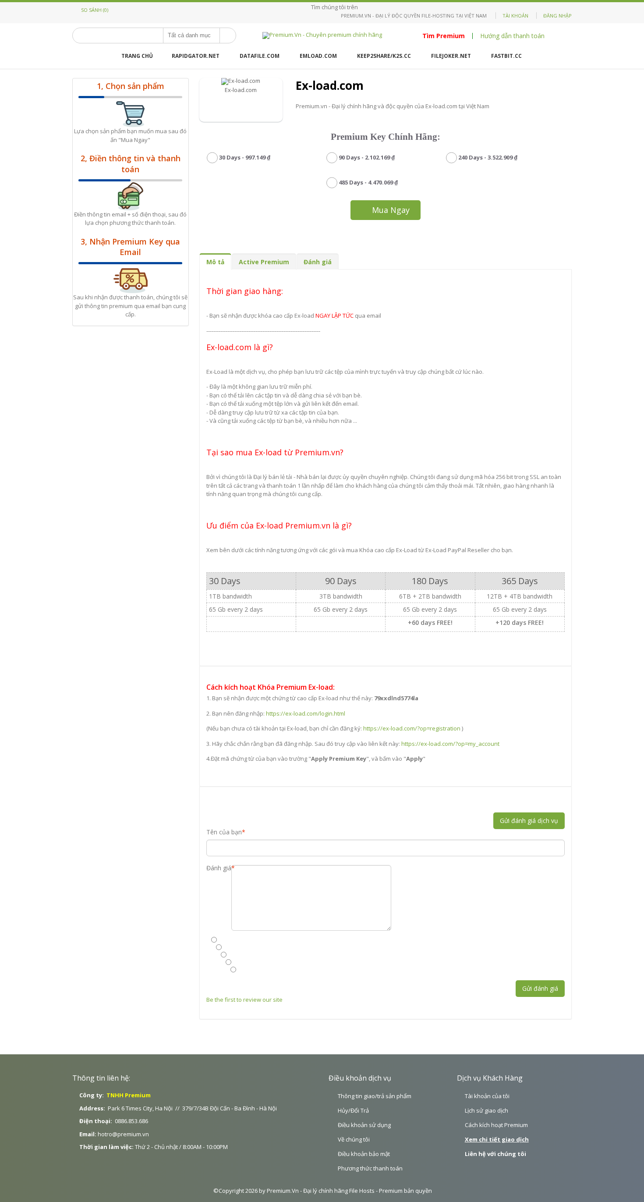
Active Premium (264, 262)
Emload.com (318, 56)
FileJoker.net (451, 56)
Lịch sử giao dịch (486, 1110)
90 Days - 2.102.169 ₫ (367, 157)
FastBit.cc (506, 56)
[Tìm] (228, 35)
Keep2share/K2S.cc (384, 56)
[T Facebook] (362, 7)
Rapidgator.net (195, 56)
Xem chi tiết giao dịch (497, 1139)
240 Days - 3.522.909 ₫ (487, 157)
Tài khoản (515, 15)
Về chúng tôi (354, 1139)
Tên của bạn (224, 832)
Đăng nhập (557, 15)
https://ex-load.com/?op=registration (411, 728)
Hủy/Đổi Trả (353, 1110)
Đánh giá (318, 262)
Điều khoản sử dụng (364, 1125)
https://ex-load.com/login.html (305, 713)
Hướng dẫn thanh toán (512, 36)
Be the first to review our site (245, 999)
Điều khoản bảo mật (364, 1154)
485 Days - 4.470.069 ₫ (368, 182)
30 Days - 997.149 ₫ (244, 157)
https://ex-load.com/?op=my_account (450, 744)
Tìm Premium (443, 36)
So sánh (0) (94, 10)
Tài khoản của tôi (487, 1096)
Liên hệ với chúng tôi (495, 1154)
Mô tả (215, 262)
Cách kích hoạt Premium (496, 1125)
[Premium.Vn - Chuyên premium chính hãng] (322, 35)
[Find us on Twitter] (367, 7)
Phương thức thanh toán (370, 1168)
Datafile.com (260, 56)
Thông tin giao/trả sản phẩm (374, 1096)
